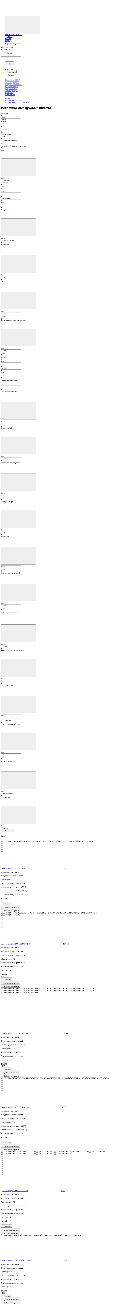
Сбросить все (8, 831)
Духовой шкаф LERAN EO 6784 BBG (15, 868)
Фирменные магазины (13, 35)
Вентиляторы (10, 95)
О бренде (8, 41)
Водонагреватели (11, 87)
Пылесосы (9, 93)
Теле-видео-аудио (11, 91)
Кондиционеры (11, 89)
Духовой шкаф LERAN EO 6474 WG (15, 1107)
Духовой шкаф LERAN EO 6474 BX (14, 1191)
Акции (17, 79)
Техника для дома (12, 83)
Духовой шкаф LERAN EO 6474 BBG (15, 1033)
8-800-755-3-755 (7, 48)
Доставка (8, 37)
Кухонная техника (12, 81)
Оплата (8, 39)
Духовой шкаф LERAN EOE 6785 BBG (16, 1260)
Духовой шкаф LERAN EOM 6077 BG (15, 944)
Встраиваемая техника (13, 85)
